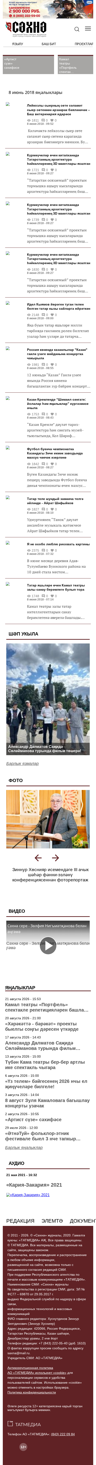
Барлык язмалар (22, 763)
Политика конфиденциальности (31, 1392)
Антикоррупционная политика (30, 1368)
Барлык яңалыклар (24, 1147)
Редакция (20, 1221)
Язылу (17, 44)
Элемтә (52, 1221)
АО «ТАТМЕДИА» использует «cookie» (36, 1373)
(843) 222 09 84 (63, 1434)
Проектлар (84, 44)
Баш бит (49, 44)
